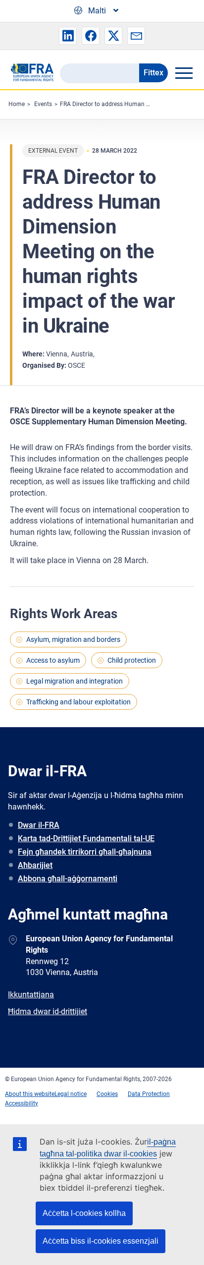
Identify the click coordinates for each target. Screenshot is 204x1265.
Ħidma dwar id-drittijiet (47, 1011)
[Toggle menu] (183, 72)
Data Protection (149, 1094)
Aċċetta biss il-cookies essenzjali (100, 1241)
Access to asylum (53, 660)
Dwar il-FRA (38, 825)
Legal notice (70, 1094)
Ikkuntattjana (31, 994)
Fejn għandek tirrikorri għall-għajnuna (85, 852)
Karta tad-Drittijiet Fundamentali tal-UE (86, 838)
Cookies (107, 1094)
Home (16, 104)
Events (43, 104)
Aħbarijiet (35, 865)
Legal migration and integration (74, 681)
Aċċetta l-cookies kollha (84, 1213)
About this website (29, 1094)
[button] (68, 36)
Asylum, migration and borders (73, 639)
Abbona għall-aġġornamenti (67, 878)
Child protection (131, 660)
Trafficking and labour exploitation (78, 702)
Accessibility (21, 1103)
